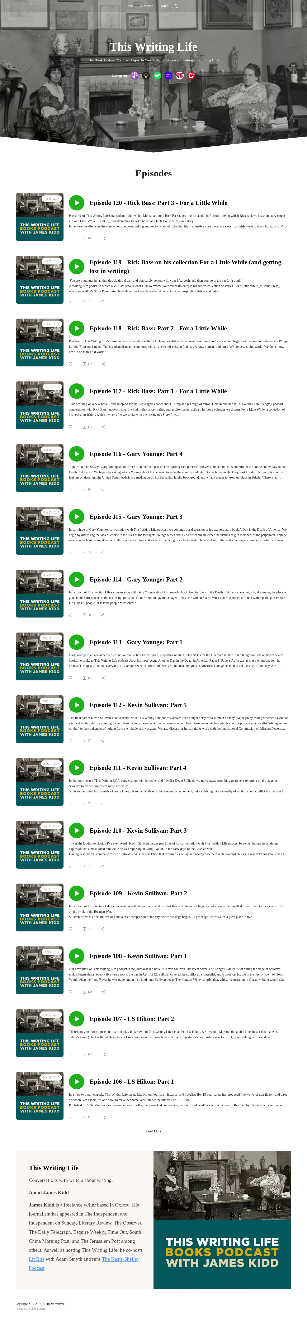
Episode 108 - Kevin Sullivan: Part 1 (138, 955)
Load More (153, 1131)
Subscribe (146, 6)
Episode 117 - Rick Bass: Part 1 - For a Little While (158, 391)
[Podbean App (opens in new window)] (146, 76)
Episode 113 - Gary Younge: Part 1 (136, 642)
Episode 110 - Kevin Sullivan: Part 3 (138, 830)
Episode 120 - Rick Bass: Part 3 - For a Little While (158, 202)
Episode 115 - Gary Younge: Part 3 (136, 516)
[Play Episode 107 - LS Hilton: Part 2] (76, 1019)
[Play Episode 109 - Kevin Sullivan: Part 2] (76, 893)
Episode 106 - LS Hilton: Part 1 (132, 1081)
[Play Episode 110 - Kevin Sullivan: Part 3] (76, 830)
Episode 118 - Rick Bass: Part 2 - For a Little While (158, 328)
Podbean (41, 1308)
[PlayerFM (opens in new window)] (191, 76)
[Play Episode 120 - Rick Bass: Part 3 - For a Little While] (76, 203)
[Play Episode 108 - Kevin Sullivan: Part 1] (76, 956)
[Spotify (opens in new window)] (157, 76)
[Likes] (71, 238)
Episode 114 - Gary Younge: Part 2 (136, 579)
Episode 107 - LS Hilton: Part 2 (132, 1018)
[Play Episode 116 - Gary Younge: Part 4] (76, 454)
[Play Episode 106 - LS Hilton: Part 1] (76, 1081)
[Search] (176, 6)
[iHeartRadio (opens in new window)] (180, 76)
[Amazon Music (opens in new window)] (169, 76)
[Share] (104, 238)
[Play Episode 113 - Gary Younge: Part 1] (76, 642)
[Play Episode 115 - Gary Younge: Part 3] (76, 516)
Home (129, 6)
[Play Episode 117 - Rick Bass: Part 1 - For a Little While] (76, 391)
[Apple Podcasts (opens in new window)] (135, 76)
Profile (163, 6)
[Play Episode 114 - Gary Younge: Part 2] (76, 579)
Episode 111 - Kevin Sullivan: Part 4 (138, 767)
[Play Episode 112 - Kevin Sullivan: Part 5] (76, 705)
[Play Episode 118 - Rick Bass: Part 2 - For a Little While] (76, 328)
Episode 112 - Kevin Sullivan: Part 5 (138, 704)
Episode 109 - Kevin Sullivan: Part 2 (138, 893)
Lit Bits (36, 1259)
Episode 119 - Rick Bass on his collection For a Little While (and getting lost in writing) (185, 266)
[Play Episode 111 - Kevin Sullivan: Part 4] (76, 767)
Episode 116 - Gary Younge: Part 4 (136, 453)
